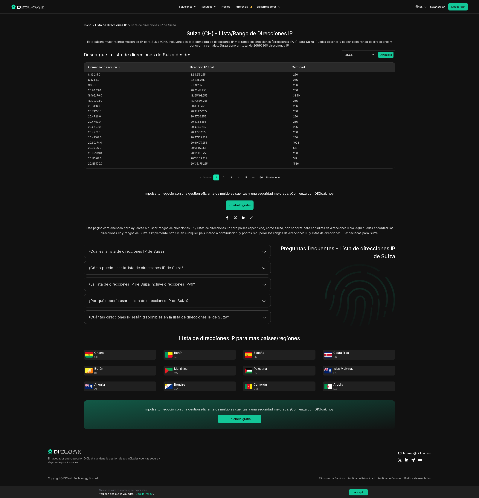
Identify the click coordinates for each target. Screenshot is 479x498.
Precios (225, 6)
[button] (421, 7)
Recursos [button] (206, 6)
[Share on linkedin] (406, 460)
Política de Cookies (389, 478)
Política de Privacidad (361, 478)
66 (261, 177)
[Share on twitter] (400, 460)
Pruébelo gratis (240, 205)
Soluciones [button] (185, 6)
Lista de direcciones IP (111, 25)
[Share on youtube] (420, 460)
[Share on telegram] (413, 460)
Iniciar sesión (437, 6)
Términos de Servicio (332, 478)
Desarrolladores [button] (267, 6)
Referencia (241, 6)
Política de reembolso (417, 478)
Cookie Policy (144, 493)
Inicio (87, 25)
